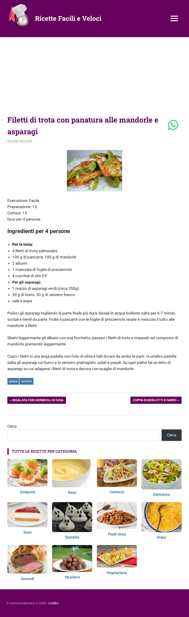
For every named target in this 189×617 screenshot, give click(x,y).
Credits (53, 603)
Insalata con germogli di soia (37, 401)
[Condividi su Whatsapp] (173, 125)
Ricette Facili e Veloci (68, 18)
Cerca (12, 426)
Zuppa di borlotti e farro (155, 401)
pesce (13, 381)
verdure (26, 381)
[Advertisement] (94, 71)
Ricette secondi (19, 141)
